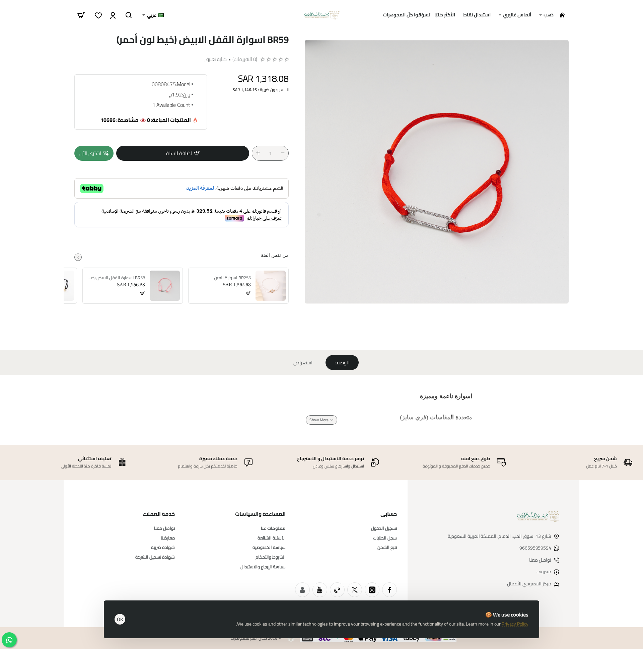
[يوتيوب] (319, 589)
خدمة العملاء (159, 513)
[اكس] (354, 589)
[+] (258, 153)
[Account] (112, 15)
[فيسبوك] (389, 589)
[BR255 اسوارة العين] (271, 286)
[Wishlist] (97, 15)
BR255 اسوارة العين (232, 278)
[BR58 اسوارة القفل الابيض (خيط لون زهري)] (165, 286)
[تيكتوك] (337, 589)
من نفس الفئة (275, 255)
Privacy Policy (515, 624)
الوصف (342, 362)
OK (120, 619)
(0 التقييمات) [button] (244, 59)
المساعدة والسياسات (260, 513)
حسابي (388, 513)
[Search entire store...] (128, 15)
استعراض (302, 362)
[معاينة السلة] (81, 15)
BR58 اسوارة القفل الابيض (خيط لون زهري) (116, 278)
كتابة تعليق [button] (216, 59)
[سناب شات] (302, 589)
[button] (182, 153)
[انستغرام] (372, 589)
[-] (282, 153)
